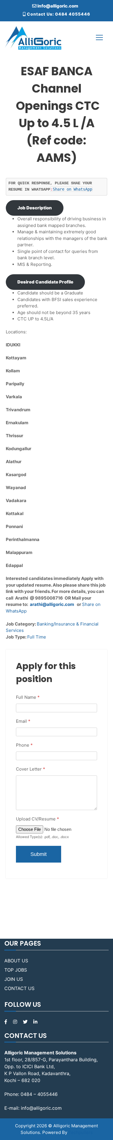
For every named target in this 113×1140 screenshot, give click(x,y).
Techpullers (80, 1132)
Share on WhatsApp (72, 189)
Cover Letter (30, 769)
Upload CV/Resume (37, 819)
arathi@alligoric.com (52, 604)
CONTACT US (19, 988)
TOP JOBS (15, 970)
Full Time (36, 637)
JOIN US (13, 979)
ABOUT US (16, 961)
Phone (24, 745)
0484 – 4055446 (39, 1094)
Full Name (28, 697)
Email (23, 721)
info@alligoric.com (57, 6)
